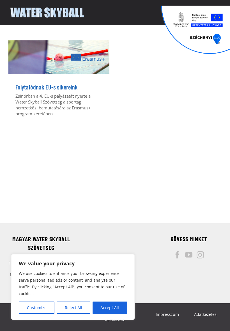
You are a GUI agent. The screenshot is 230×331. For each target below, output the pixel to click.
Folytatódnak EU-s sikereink (46, 87)
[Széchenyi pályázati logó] (195, 30)
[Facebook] (177, 254)
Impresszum (167, 314)
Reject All (73, 307)
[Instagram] (200, 254)
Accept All (109, 307)
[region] (73, 287)
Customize (37, 307)
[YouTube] (188, 254)
